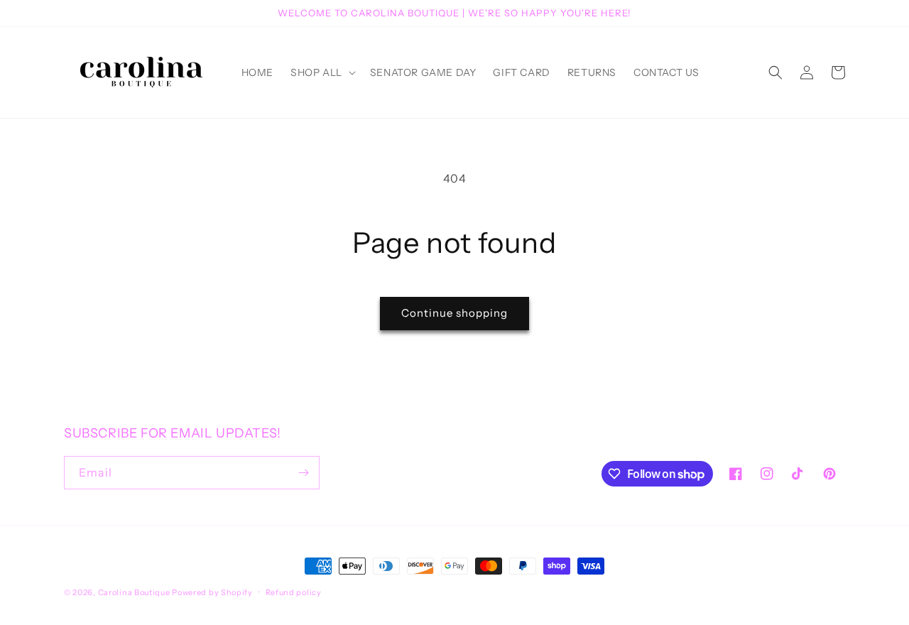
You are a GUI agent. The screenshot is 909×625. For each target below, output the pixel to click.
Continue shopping (454, 313)
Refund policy (294, 592)
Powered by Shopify (212, 592)
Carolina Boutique (134, 592)
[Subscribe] (303, 472)
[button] (321, 72)
